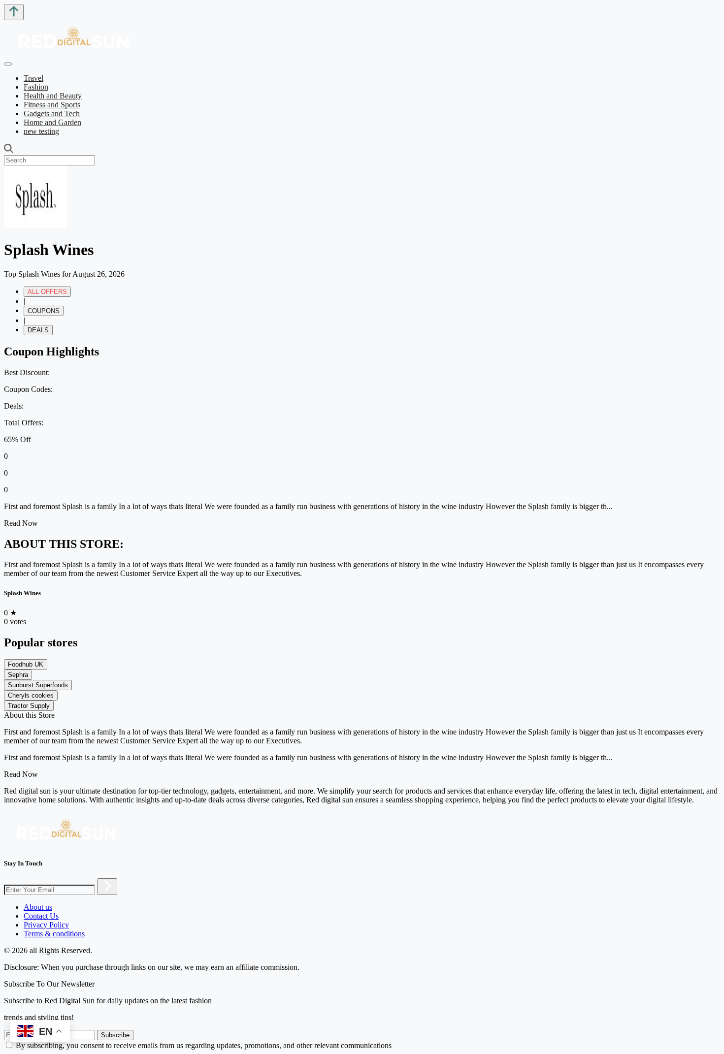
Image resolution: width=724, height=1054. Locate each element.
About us (38, 907)
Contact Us (41, 916)
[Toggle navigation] (8, 64)
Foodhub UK (25, 664)
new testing (41, 131)
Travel (33, 78)
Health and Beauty (53, 96)
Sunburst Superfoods (38, 685)
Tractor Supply (29, 705)
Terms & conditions (54, 933)
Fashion (36, 87)
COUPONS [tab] (44, 311)
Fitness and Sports (52, 104)
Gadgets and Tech (52, 113)
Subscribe (115, 1035)
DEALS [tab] (38, 330)
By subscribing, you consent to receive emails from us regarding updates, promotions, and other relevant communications (204, 1045)
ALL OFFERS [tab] (47, 291)
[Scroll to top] (14, 12)
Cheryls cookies (31, 695)
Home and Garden (52, 122)
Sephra (18, 674)
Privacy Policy (46, 925)
